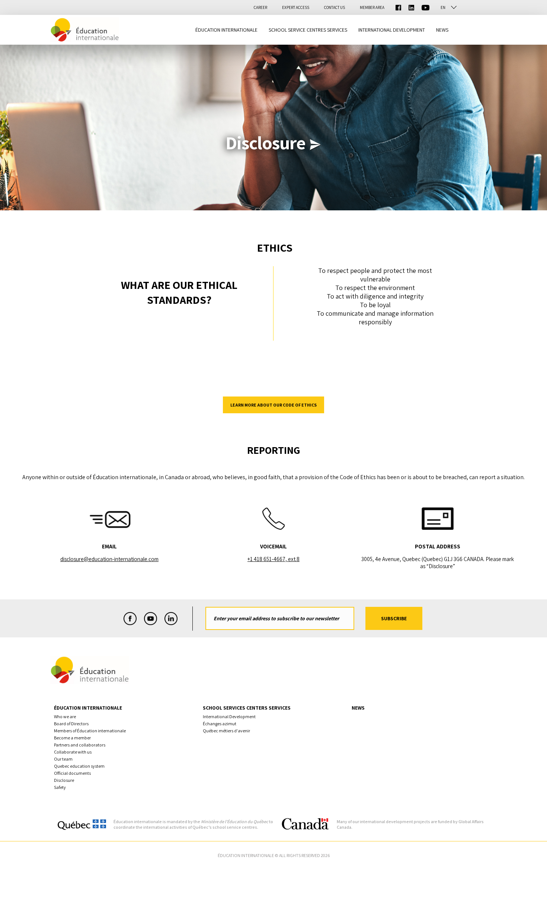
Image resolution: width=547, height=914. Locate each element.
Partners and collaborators (79, 745)
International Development (229, 716)
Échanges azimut (219, 723)
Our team (63, 759)
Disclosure (64, 780)
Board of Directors (71, 723)
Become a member (72, 738)
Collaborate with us (73, 752)
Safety (60, 787)
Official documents (72, 773)
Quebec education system (79, 766)
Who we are (65, 716)
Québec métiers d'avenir (226, 730)
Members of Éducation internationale (90, 730)
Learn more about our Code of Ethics (273, 405)
